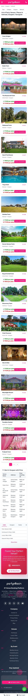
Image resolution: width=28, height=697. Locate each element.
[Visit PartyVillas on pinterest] (18, 603)
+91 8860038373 (7, 687)
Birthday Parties (14, 655)
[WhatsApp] (24, 689)
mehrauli (13, 6)
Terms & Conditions (14, 615)
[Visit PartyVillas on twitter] (14, 603)
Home (2, 6)
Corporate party (14, 653)
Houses (14, 640)
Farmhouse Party (14, 660)
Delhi (4, 525)
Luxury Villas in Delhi (6, 535)
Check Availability (20, 43)
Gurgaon (7, 6)
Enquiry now (14, 620)
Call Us (8, 695)
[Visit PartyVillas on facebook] (5, 603)
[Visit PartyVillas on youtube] (22, 603)
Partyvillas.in (11, 692)
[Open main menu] (2, 2)
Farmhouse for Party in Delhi (8, 532)
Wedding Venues (14, 650)
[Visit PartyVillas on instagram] (9, 603)
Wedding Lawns (14, 638)
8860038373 (16, 565)
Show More (14, 542)
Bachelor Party (14, 658)
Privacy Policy (14, 618)
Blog (14, 623)
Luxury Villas (14, 635)
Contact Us (14, 612)
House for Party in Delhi (7, 538)
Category (9, 9)
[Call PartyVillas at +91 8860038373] (26, 2)
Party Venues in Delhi (7, 529)
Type (3, 9)
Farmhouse (14, 632)
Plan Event (22, 695)
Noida (20, 525)
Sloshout (11, 595)
